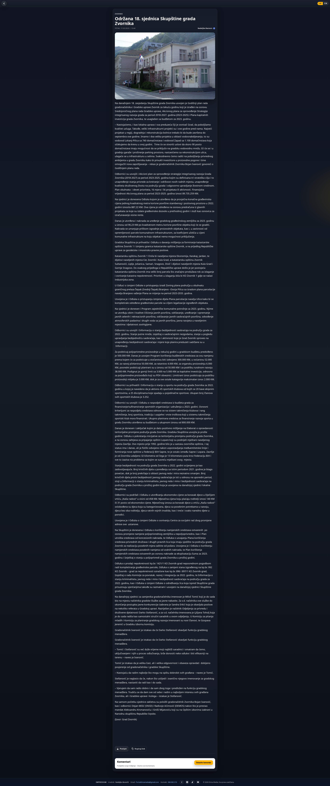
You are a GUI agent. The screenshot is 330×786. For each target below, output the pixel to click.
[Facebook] (182, 782)
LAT (320, 3)
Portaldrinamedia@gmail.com (147, 782)
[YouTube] (198, 782)
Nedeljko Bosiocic (205, 28)
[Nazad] (4, 3)
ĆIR (325, 3)
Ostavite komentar (203, 763)
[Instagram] (187, 782)
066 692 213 (172, 782)
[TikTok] (193, 782)
